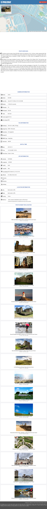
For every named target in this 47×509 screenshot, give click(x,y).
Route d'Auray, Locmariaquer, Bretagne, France (24, 399)
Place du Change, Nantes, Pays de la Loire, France (23, 268)
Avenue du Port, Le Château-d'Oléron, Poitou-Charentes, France (24, 498)
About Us (31, 502)
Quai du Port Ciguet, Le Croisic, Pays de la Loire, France (23, 236)
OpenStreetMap (44, 31)
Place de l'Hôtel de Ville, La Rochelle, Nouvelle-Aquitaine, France (24, 465)
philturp (37, 31)
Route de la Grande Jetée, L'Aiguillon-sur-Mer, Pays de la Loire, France (23, 432)
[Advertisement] (23, 41)
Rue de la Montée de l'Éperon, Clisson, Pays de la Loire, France (24, 350)
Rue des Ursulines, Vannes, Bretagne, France (23, 383)
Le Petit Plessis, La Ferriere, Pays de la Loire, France (24, 367)
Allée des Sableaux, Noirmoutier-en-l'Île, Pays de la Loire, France (24, 219)
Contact (45, 502)
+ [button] (45, 27)
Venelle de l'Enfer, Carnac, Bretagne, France (23, 416)
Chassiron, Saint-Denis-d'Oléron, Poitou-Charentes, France (24, 449)
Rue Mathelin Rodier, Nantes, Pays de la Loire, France (24, 285)
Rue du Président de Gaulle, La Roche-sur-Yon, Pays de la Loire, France (23, 334)
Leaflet (30, 31)
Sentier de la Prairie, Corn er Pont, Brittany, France (23, 318)
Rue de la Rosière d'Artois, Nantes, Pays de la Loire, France (24, 252)
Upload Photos (43, 2)
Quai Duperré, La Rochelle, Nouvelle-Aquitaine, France (23, 481)
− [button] (45, 29)
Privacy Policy (41, 502)
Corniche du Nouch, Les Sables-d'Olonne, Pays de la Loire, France (23, 301)
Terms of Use (36, 502)
